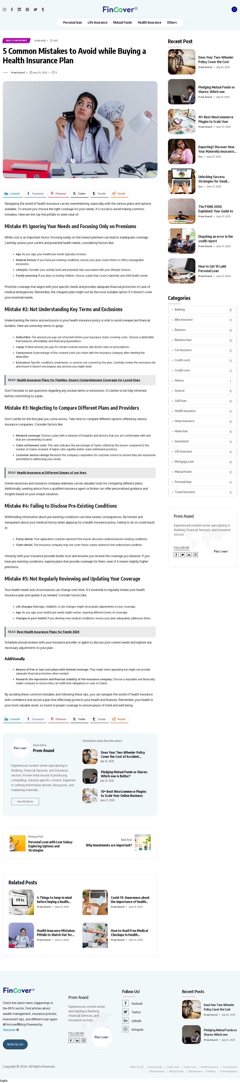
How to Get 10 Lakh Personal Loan (212, 268)
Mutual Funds (122, 22)
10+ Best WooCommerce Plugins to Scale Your (215, 119)
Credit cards (182, 360)
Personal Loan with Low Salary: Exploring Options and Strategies (50, 846)
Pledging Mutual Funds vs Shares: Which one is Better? (124, 774)
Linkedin (136, 1021)
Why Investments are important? (109, 845)
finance (179, 380)
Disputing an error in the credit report (215, 238)
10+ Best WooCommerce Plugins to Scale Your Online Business (123, 793)
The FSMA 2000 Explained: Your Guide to (215, 208)
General (179, 390)
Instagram (137, 1029)
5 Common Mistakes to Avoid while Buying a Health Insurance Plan (74, 55)
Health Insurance (149, 22)
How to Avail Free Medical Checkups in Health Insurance (129, 932)
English (4, 1080)
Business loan (183, 340)
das (200, 156)
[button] (120, 1080)
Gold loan (180, 401)
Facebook (137, 1003)
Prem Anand (18, 72)
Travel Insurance (185, 492)
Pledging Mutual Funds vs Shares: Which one (216, 89)
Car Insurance (183, 350)
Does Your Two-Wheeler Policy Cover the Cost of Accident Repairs (123, 754)
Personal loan (72, 22)
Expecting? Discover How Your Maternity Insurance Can (216, 149)
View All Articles (25, 801)
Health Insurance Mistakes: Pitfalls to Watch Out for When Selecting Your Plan (56, 932)
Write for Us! (15, 1044)
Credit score (182, 370)
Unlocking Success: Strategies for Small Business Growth (212, 178)
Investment (182, 441)
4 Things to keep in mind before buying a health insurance (54, 899)
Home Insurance (184, 421)
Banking (180, 309)
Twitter (136, 1012)
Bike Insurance (184, 319)
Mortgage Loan (184, 461)
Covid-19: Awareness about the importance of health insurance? (130, 899)
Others (172, 22)
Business (180, 330)
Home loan (181, 431)
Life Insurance (97, 22)
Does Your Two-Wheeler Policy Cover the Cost (215, 59)
